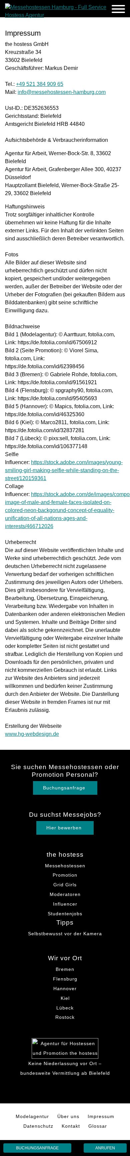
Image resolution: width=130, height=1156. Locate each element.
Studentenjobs (65, 913)
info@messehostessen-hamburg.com (62, 92)
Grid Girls (65, 884)
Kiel (65, 998)
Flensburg (65, 979)
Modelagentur (32, 1116)
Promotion (65, 875)
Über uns (68, 1116)
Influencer (65, 904)
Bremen (65, 969)
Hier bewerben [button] (64, 827)
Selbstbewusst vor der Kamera (65, 933)
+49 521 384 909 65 (39, 84)
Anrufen (105, 1148)
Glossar (97, 1126)
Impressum (101, 1116)
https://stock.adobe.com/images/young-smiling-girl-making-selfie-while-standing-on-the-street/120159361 (64, 470)
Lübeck (65, 1008)
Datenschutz (38, 1126)
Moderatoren (65, 894)
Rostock (65, 1017)
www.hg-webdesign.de (32, 734)
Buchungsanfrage (37, 1148)
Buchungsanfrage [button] (64, 787)
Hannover (65, 988)
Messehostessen (65, 865)
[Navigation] (118, 10)
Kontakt (71, 1126)
